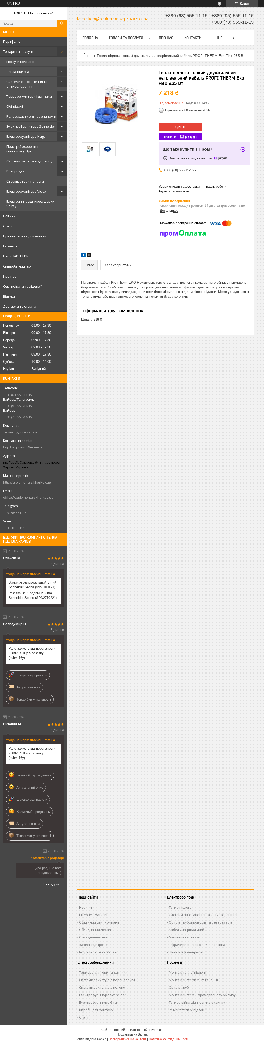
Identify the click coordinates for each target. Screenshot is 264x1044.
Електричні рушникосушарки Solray (30, 203)
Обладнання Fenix (94, 937)
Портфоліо (11, 41)
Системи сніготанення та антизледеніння (203, 914)
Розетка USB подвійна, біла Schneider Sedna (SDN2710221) (33, 595)
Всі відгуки (51, 884)
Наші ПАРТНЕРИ (16, 256)
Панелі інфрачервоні (186, 952)
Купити (180, 127)
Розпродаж (15, 171)
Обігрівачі (14, 106)
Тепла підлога (17, 71)
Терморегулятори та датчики (103, 972)
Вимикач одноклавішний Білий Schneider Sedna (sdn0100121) (32, 585)
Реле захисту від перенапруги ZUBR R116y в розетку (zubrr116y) (32, 653)
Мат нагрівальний (184, 937)
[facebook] (83, 256)
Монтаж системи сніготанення (194, 980)
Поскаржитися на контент (127, 1039)
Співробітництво (17, 266)
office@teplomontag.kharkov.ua (28, 497)
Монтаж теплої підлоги (187, 972)
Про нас (9, 276)
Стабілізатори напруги (25, 181)
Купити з (171, 136)
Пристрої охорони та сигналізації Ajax (23, 148)
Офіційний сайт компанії (99, 922)
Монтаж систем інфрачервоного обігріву (202, 995)
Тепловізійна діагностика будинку (197, 1002)
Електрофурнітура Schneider (102, 995)
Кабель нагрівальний (186, 929)
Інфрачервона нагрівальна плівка (197, 944)
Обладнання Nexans (96, 929)
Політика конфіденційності (168, 1039)
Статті (8, 226)
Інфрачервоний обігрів (98, 952)
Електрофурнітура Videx (26, 191)
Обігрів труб (179, 987)
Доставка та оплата (19, 306)
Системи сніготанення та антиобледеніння (26, 84)
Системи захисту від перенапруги (107, 980)
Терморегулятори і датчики (29, 96)
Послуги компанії (20, 61)
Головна (90, 38)
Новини (9, 216)
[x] (89, 256)
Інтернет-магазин (94, 914)
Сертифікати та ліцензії (22, 286)
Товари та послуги (18, 51)
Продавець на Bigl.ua (132, 1034)
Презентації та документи (24, 236)
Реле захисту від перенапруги (31, 116)
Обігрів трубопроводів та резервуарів (201, 922)
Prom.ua (157, 1030)
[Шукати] (62, 23)
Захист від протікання (97, 944)
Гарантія (10, 246)
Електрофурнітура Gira (98, 1002)
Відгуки (9, 296)
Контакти (192, 38)
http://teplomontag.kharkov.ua (27, 482)
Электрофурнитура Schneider (30, 126)
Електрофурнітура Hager (26, 136)
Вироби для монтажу (96, 1009)
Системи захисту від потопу (29, 161)
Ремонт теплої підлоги (187, 1009)
